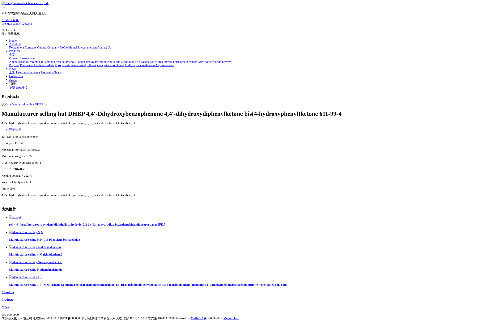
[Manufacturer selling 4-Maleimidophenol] (35, 247)
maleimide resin (145, 65)
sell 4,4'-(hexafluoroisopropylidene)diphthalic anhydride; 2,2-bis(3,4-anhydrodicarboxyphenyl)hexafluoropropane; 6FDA (87, 224)
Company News (51, 72)
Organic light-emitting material (47, 61)
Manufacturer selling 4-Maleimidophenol (35, 254)
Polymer (14, 65)
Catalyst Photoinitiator (110, 65)
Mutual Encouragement (82, 47)
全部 (12, 54)
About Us (15, 44)
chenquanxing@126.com (17, 23)
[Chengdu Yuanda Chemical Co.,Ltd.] (244, 3)
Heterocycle (165, 61)
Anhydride (114, 61)
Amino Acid (78, 65)
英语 (12, 87)
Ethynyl (227, 61)
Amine (13, 61)
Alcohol (23, 61)
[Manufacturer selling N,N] (26, 232)
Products (14, 51)
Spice (153, 61)
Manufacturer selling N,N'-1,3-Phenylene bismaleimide (44, 239)
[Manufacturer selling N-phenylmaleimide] (35, 262)
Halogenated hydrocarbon (91, 61)
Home (13, 40)
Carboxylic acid (130, 61)
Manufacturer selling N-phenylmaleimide (35, 269)
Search (13, 79)
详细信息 (15, 129)
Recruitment (16, 47)
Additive (130, 65)
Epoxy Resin (62, 65)
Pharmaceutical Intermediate (37, 65)
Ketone (145, 61)
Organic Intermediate (22, 58)
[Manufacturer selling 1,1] (25, 277)
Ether (183, 61)
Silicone (91, 65)
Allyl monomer (164, 65)
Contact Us (104, 47)
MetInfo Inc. (231, 318)
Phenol (70, 61)
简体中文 (22, 87)
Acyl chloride (213, 61)
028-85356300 (10, 20)
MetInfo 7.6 (198, 318)
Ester (176, 61)
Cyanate (192, 61)
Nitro (201, 61)
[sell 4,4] (15, 217)
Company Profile (57, 47)
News (12, 68)
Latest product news (28, 72)
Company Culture (35, 47)
